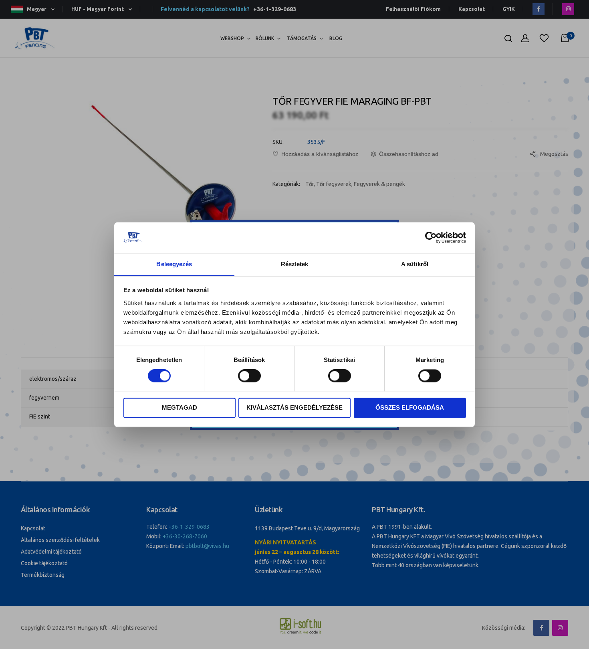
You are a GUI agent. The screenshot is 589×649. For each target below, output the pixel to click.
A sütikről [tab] (414, 264)
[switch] (249, 376)
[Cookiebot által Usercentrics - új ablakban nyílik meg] (431, 237)
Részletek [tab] (295, 264)
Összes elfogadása (409, 407)
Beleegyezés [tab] (174, 264)
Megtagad (179, 407)
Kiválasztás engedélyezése (294, 407)
